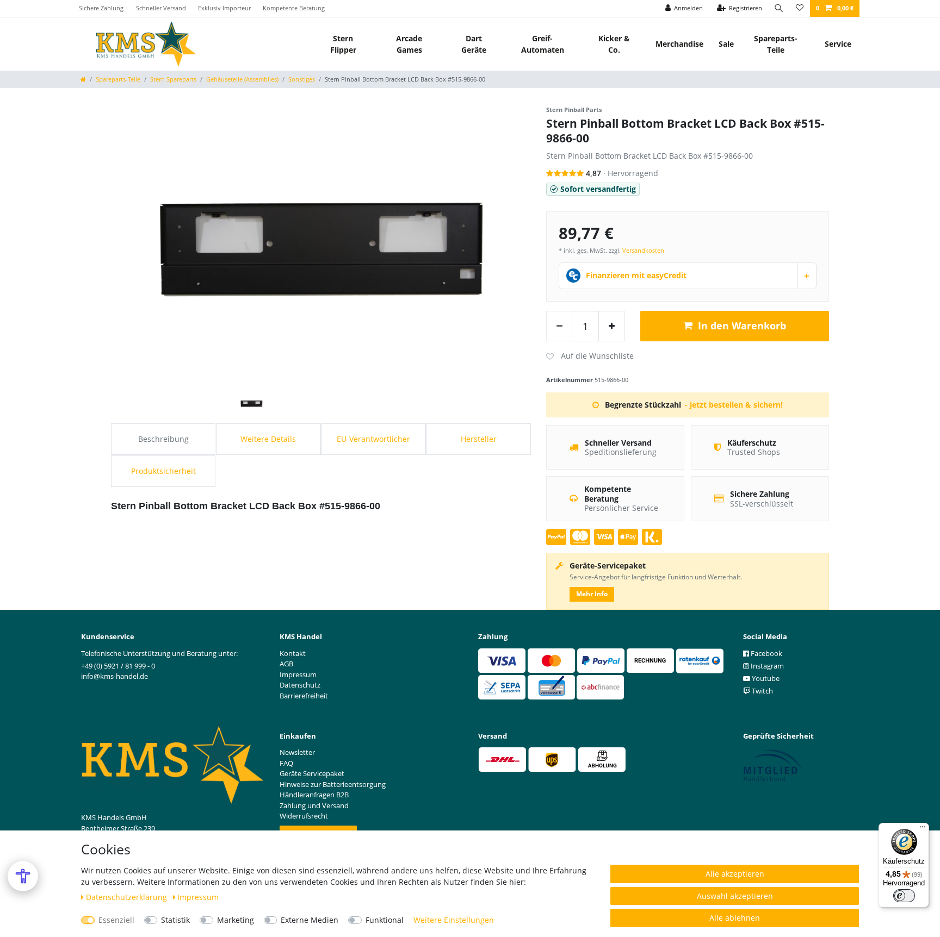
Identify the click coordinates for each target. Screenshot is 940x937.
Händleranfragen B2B (314, 794)
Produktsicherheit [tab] (163, 471)
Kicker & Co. (614, 44)
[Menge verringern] (559, 326)
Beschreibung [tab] (163, 439)
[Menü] (922, 829)
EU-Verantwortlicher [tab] (373, 439)
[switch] (904, 895)
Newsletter (297, 752)
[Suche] (779, 8)
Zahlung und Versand (314, 805)
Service (838, 44)
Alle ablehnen (734, 918)
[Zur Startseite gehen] (83, 79)
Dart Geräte (473, 44)
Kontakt (293, 653)
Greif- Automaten (542, 44)
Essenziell (116, 920)
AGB (286, 664)
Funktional (385, 920)
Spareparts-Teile (775, 44)
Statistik (175, 920)
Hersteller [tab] (479, 439)
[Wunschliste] (799, 8)
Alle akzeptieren (735, 874)
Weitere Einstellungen (453, 920)
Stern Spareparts (173, 79)
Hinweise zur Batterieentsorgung (333, 784)
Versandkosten (643, 250)
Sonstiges (301, 79)
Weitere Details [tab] (268, 439)
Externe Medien (309, 920)
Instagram (766, 666)
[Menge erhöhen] (611, 326)
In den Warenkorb (742, 325)
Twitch (761, 691)
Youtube (765, 678)
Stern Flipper (343, 44)
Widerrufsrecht (304, 816)
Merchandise (679, 44)
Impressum (198, 897)
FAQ (286, 763)
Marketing (235, 920)
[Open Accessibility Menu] (23, 876)
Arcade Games (409, 44)
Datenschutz (300, 685)
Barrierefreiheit (304, 696)
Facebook (765, 653)
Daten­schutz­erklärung (127, 897)
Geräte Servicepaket (312, 773)
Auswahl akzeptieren (735, 896)
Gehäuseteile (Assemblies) (242, 79)
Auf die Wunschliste (590, 356)
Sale (726, 44)
